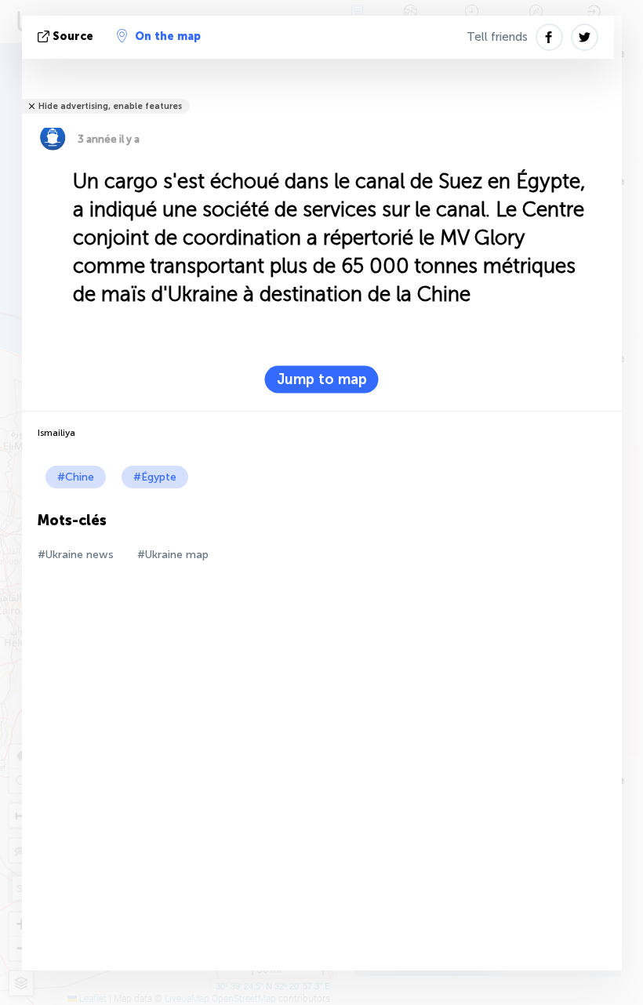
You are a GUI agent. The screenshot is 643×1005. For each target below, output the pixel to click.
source (73, 36)
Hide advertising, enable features (110, 106)
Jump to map (322, 379)
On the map (168, 36)
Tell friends (497, 37)
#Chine (75, 477)
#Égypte (154, 477)
